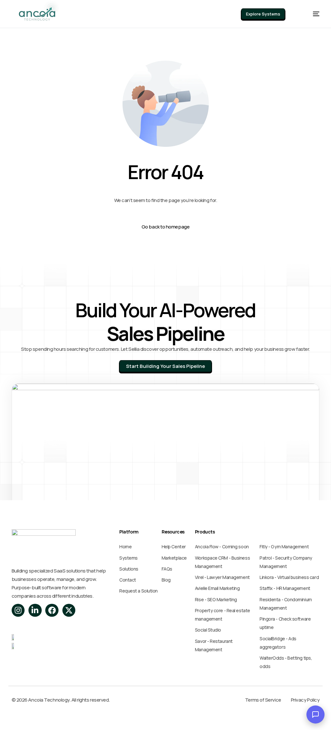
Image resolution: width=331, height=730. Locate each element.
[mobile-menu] (309, 14)
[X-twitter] (69, 610)
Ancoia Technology (48, 699)
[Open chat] (315, 714)
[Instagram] (18, 610)
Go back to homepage (165, 226)
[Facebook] (52, 610)
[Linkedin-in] (35, 610)
